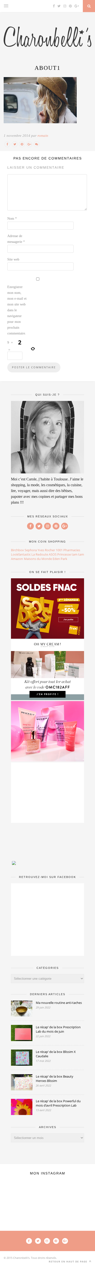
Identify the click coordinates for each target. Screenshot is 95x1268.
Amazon (17, 559)
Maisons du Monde (38, 559)
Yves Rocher (46, 550)
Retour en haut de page (68, 1261)
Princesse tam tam (70, 554)
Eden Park (60, 559)
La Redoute (39, 554)
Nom (12, 218)
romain (43, 136)
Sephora (31, 550)
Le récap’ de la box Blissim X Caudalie (56, 1054)
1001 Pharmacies (68, 550)
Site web (13, 259)
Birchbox (17, 550)
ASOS (53, 554)
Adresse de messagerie (16, 239)
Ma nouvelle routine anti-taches (59, 1002)
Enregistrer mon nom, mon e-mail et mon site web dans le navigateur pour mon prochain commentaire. (17, 310)
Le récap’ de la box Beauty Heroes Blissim (54, 1078)
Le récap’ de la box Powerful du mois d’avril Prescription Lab (58, 1103)
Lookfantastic (21, 554)
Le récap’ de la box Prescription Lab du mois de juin (58, 1029)
